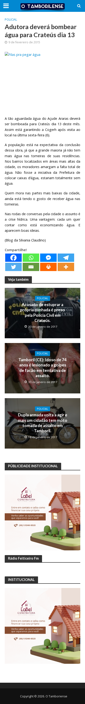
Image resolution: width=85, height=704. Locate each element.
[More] (66, 267)
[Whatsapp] (31, 258)
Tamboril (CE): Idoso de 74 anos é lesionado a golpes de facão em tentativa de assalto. (42, 367)
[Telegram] (66, 258)
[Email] (31, 267)
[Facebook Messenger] (48, 258)
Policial (11, 20)
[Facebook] (13, 258)
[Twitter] (13, 267)
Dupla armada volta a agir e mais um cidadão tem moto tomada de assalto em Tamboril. (42, 422)
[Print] (48, 267)
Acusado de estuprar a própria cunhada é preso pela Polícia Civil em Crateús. (42, 312)
